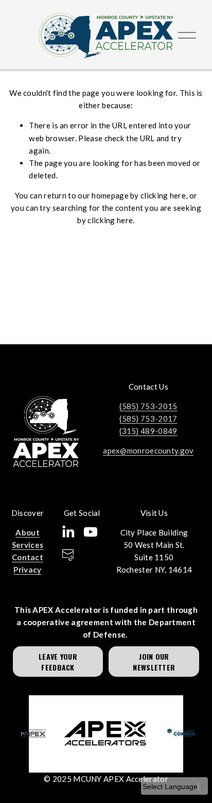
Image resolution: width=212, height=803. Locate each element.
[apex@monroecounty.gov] (68, 554)
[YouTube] (90, 532)
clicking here (163, 195)
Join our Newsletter (154, 662)
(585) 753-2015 (148, 406)
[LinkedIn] (68, 532)
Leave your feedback (58, 662)
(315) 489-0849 (148, 431)
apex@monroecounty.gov (148, 450)
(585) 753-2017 (148, 418)
